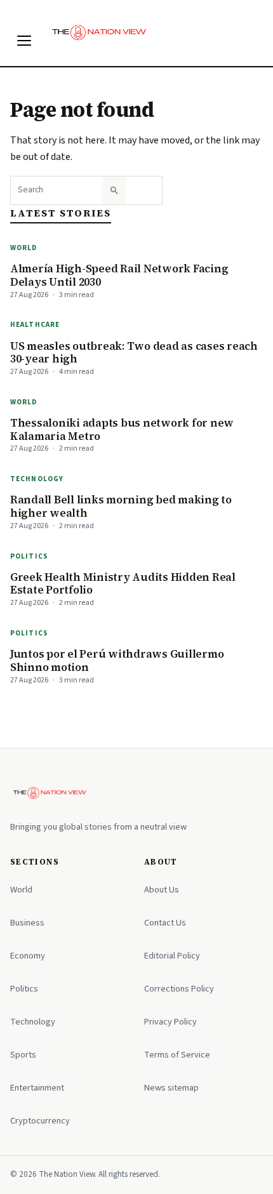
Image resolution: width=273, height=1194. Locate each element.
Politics (29, 556)
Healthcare (35, 324)
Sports (23, 1054)
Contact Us (165, 922)
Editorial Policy (172, 955)
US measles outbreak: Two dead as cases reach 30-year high (134, 353)
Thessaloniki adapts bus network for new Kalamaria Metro (122, 429)
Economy (27, 955)
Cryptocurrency (40, 1120)
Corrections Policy (179, 988)
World (23, 248)
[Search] (114, 190)
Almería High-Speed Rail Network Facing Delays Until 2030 (119, 275)
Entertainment (37, 1087)
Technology (36, 479)
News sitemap (171, 1087)
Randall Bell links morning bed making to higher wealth (121, 506)
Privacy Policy (170, 1021)
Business (27, 922)
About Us (161, 889)
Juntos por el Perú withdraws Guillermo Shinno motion (116, 660)
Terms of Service (177, 1054)
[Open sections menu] (24, 41)
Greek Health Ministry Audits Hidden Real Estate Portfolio (123, 584)
